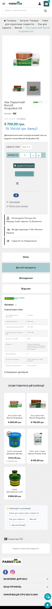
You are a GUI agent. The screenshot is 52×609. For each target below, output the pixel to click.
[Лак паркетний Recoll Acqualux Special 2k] (37, 403)
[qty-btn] (38, 155)
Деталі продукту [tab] (26, 267)
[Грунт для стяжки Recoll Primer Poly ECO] (37, 439)
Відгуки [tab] (26, 288)
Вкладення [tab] (26, 278)
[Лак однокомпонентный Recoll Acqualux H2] (18, 89)
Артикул (8, 113)
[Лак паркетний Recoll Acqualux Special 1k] (14, 403)
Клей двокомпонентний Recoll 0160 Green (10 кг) (15, 493)
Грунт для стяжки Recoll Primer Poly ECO (37, 453)
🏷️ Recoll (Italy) (17, 525)
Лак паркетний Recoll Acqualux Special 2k (37, 418)
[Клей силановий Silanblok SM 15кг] (14, 439)
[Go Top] (47, 605)
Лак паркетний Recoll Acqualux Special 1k (14, 418)
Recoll (33, 519)
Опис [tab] (26, 257)
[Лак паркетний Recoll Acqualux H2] (33, 89)
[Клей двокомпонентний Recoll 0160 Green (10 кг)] (14, 477)
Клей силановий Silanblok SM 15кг (15, 452)
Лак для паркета (17, 519)
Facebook (16, 195)
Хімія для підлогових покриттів (24, 513)
